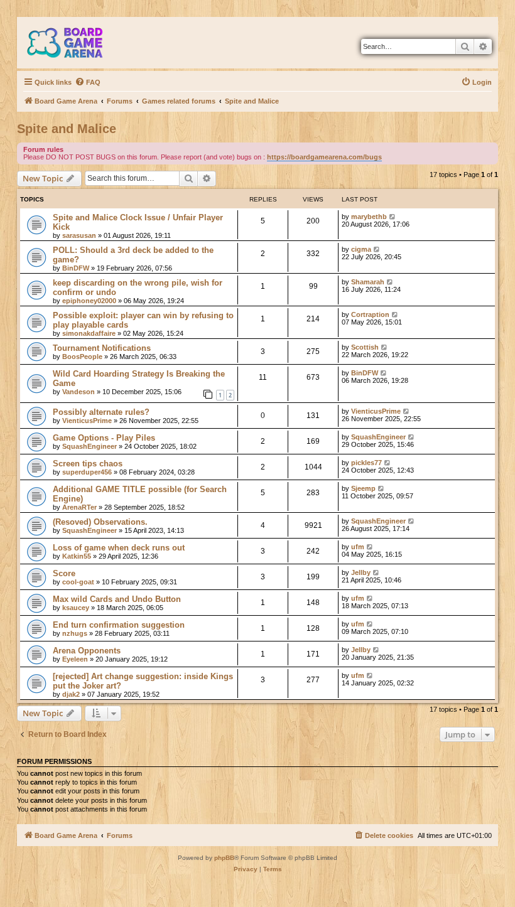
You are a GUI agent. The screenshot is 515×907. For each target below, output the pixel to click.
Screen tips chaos (87, 463)
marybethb (369, 216)
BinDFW (75, 268)
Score (64, 573)
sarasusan (79, 235)
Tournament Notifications (102, 348)
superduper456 (87, 472)
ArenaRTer (79, 507)
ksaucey (75, 607)
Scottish (365, 347)
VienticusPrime (87, 420)
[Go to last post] (393, 216)
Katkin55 (76, 556)
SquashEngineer (89, 446)
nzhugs (74, 633)
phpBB (224, 857)
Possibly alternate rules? (101, 412)
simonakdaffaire (89, 333)
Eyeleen (75, 659)
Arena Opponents (87, 650)
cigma (361, 249)
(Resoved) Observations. (100, 522)
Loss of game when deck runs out (119, 547)
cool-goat (78, 582)
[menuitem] (87, 82)
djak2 (71, 694)
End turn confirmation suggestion (119, 625)
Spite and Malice (66, 129)
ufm (357, 546)
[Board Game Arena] (74, 42)
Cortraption (370, 314)
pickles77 (366, 462)
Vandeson (78, 391)
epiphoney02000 (89, 300)
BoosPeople (82, 356)
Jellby (361, 572)
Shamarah (367, 282)
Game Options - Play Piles (104, 438)
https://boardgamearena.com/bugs (324, 157)
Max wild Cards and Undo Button (117, 599)
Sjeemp (363, 488)
